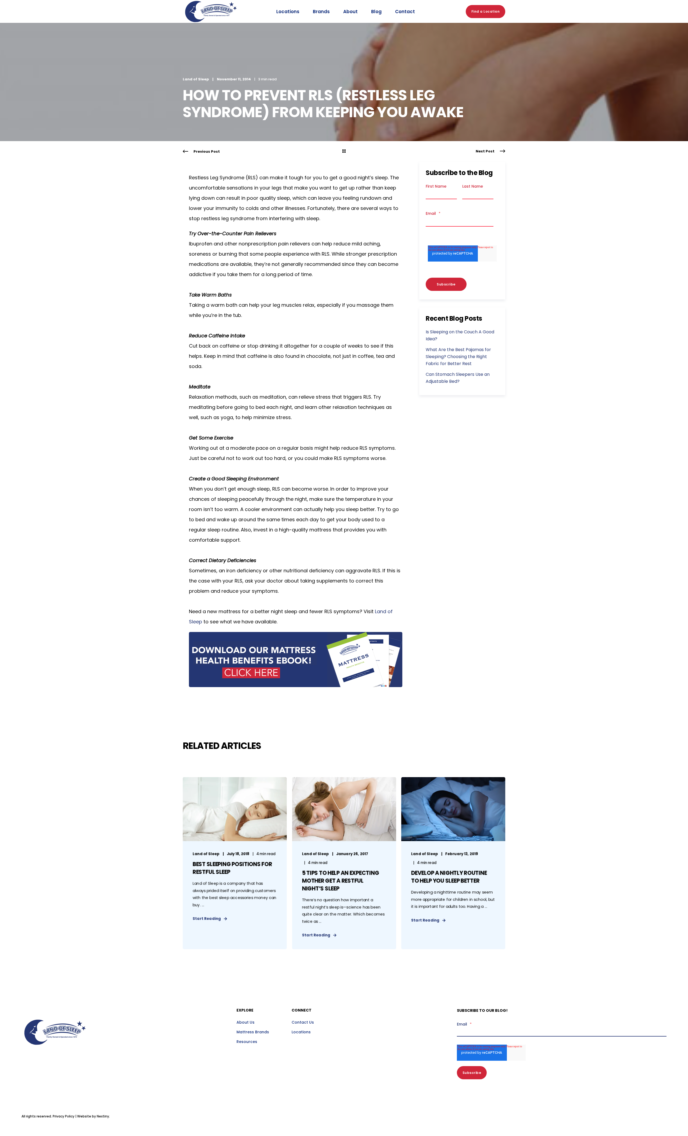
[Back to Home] (211, 28)
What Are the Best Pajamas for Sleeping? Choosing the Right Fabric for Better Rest (458, 356)
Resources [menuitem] (246, 1041)
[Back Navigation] (344, 151)
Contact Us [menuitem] (303, 1022)
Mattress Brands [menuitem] (252, 1032)
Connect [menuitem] (301, 1010)
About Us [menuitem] (245, 1022)
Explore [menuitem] (244, 1010)
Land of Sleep (196, 79)
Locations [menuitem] (301, 1032)
